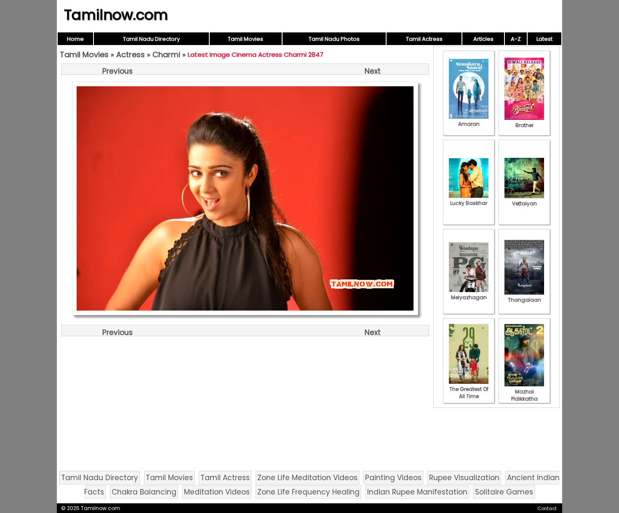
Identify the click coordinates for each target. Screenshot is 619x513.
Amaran (469, 124)
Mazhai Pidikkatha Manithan (524, 398)
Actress (130, 54)
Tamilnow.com (116, 15)
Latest (544, 39)
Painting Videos (393, 478)
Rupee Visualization (464, 478)
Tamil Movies (245, 39)
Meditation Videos (217, 492)
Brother (524, 125)
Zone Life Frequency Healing (308, 492)
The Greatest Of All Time (468, 392)
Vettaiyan (524, 203)
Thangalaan (524, 299)
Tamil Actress (424, 39)
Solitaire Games (504, 492)
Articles (483, 39)
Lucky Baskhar (468, 203)
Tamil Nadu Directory (151, 39)
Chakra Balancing (144, 492)
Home (75, 39)
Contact (547, 508)
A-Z (516, 39)
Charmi (166, 54)
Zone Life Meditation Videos (307, 478)
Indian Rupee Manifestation (417, 492)
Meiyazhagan (469, 297)
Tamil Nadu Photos (334, 39)
